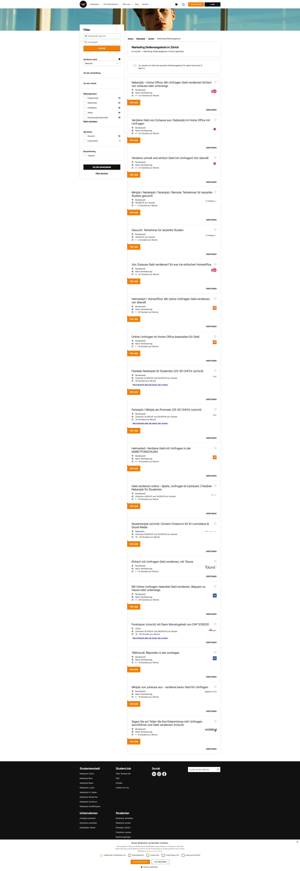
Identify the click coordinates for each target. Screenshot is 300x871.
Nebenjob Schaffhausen (90, 806)
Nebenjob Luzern (87, 787)
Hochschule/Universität (98, 117)
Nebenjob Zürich (87, 773)
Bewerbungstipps (123, 837)
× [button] (297, 842)
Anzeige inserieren (88, 818)
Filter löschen (102, 173)
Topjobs (91, 155)
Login (212, 4)
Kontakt (145, 4)
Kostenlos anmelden (88, 823)
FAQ (117, 778)
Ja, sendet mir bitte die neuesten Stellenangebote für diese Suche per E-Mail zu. (170, 66)
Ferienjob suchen (123, 827)
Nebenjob (140, 38)
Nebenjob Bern (86, 778)
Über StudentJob (123, 773)
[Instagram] (159, 774)
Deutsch (91, 136)
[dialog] (150, 855)
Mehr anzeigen (90, 121)
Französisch (93, 141)
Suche (102, 48)
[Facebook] (164, 774)
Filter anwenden (102, 167)
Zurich (151, 38)
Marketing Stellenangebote (168, 38)
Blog (137, 4)
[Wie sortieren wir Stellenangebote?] (119, 59)
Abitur (90, 112)
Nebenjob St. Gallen (88, 792)
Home (130, 38)
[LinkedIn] (154, 774)
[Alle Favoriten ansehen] (176, 4)
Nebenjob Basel (86, 783)
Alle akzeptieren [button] (140, 862)
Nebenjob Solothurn (88, 802)
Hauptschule (93, 98)
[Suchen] (183, 4)
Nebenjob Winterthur (89, 797)
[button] (150, 867)
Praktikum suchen (123, 832)
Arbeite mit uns (122, 787)
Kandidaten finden (87, 827)
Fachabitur (92, 108)
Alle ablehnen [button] (160, 862)
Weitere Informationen (154, 851)
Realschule (92, 103)
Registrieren (196, 4)
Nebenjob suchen (123, 823)
